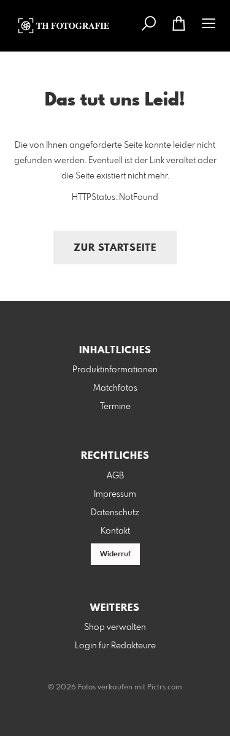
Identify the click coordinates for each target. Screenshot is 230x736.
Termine (115, 406)
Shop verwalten (115, 627)
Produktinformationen (115, 370)
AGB (115, 476)
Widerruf (115, 554)
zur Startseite (115, 248)
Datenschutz (115, 512)
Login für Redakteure (115, 646)
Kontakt (115, 531)
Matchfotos (115, 388)
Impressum (115, 494)
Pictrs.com (164, 687)
